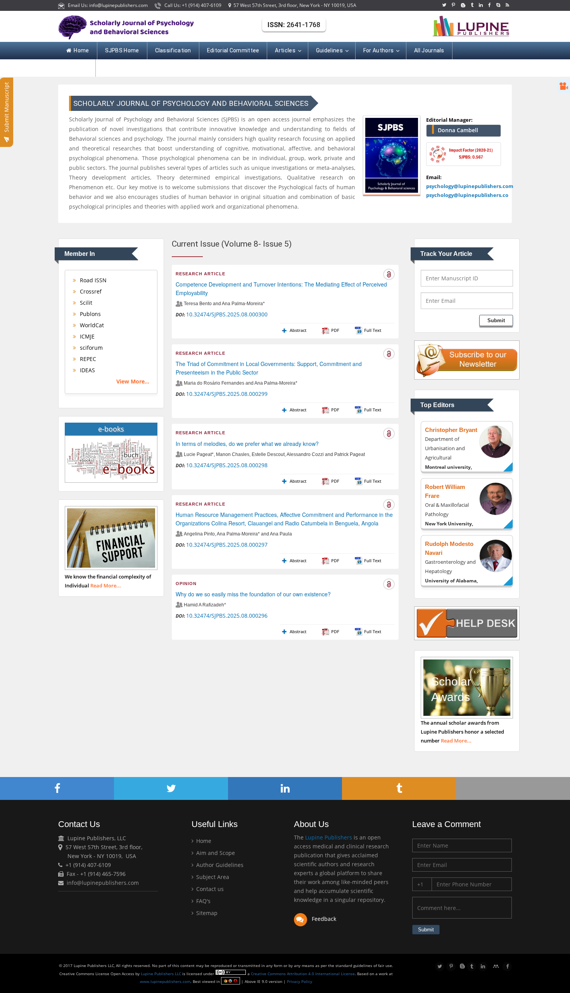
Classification (173, 50)
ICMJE (86, 336)
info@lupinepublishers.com (103, 882)
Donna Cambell (458, 130)
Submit (496, 320)
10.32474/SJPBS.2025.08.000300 (227, 314)
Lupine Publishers (328, 837)
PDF (334, 330)
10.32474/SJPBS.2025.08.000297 (227, 544)
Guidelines (329, 50)
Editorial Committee (233, 50)
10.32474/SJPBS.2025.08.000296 (227, 615)
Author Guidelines (219, 865)
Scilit (85, 302)
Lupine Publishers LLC (161, 973)
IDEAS (86, 370)
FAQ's (203, 901)
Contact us (209, 889)
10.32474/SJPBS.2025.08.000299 (227, 393)
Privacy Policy (299, 981)
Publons (89, 314)
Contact (77, 68)
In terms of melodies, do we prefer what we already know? (247, 443)
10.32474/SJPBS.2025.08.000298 (227, 465)
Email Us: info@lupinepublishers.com (106, 5)
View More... (132, 381)
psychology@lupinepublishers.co (467, 195)
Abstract (297, 330)
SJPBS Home (122, 50)
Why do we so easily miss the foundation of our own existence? (253, 594)
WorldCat (91, 325)
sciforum (90, 347)
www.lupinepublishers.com (165, 981)
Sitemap (206, 913)
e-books (111, 428)
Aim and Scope (215, 853)
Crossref (90, 291)
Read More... (105, 585)
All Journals (429, 50)
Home (81, 50)
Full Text (372, 330)
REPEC (87, 359)
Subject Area (212, 877)
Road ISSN (92, 280)
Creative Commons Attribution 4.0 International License (303, 973)
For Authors (378, 50)
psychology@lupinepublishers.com (469, 186)
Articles (285, 50)
